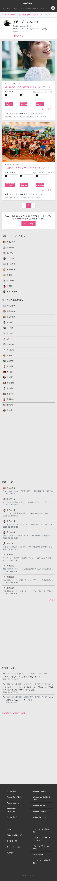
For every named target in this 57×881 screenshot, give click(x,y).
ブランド (43, 8)
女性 (45, 29)
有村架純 (10, 350)
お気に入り (18, 36)
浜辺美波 (10, 555)
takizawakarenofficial (23, 26)
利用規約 (10, 853)
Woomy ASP (11, 791)
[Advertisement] (28, 446)
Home (9, 829)
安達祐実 (10, 399)
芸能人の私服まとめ (14, 835)
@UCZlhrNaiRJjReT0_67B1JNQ (27, 29)
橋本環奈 (10, 388)
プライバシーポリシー (15, 847)
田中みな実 (11, 264)
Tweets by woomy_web (13, 713)
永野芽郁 (10, 361)
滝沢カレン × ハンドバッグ (36, 117)
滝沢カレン (37, 15)
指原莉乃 (10, 344)
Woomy (27, 3)
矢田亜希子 (11, 488)
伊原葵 (9, 275)
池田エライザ (12, 292)
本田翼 (9, 372)
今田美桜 (10, 280)
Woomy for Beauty (14, 817)
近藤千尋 (10, 394)
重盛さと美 (11, 311)
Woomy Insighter (40, 791)
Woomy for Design (40, 805)
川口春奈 (10, 258)
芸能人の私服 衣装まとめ (20, 15)
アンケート (28, 223)
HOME (4, 15)
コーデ (21, 8)
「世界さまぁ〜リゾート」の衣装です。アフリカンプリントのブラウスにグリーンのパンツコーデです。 (28, 167)
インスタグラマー (10, 8)
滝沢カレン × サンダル (31, 197)
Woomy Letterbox (40, 811)
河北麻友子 (11, 269)
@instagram (38, 854)
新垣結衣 (10, 366)
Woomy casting (13, 803)
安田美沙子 (11, 499)
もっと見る (46, 109)
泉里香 (9, 410)
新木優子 (10, 247)
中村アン (10, 253)
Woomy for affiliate (14, 797)
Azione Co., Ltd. (39, 817)
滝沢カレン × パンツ (36, 194)
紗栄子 (9, 339)
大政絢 (9, 286)
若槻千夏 (10, 543)
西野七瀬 (10, 383)
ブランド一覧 (12, 841)
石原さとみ (11, 242)
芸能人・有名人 (32, 8)
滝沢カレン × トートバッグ (15, 117)
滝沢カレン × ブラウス (13, 197)
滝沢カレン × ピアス (36, 113)
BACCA (33, 22)
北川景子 (10, 377)
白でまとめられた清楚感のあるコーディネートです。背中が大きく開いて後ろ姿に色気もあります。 (28, 86)
